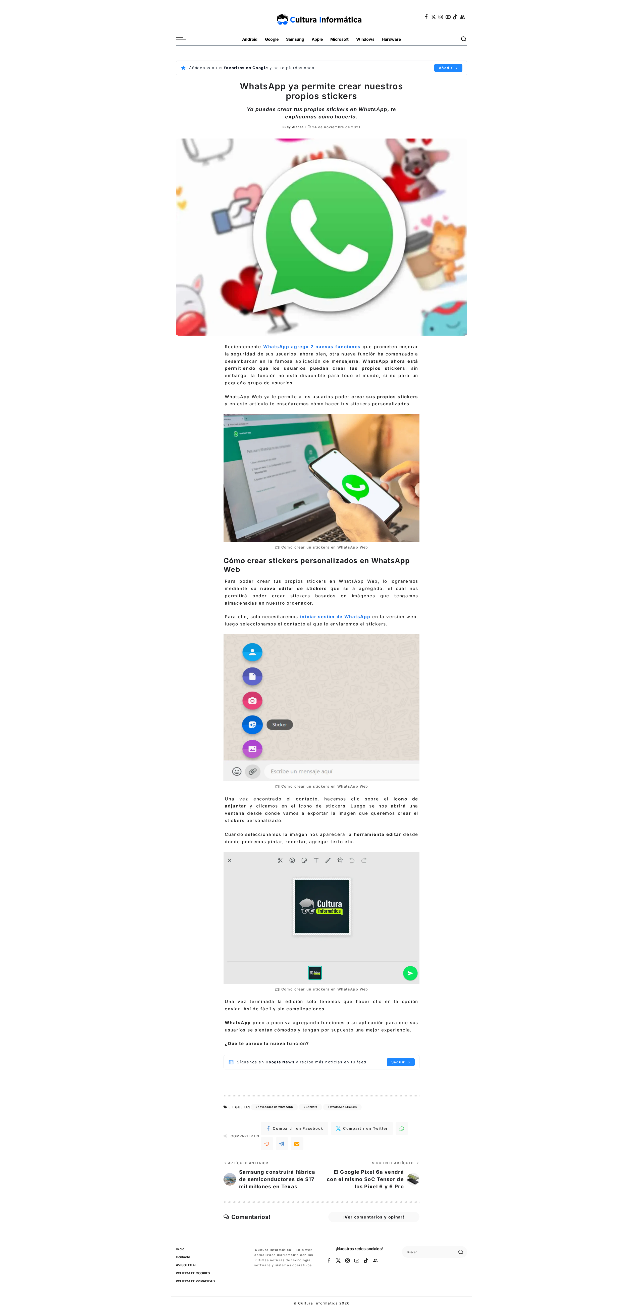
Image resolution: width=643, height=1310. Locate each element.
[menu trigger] (183, 39)
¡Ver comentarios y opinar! (373, 1216)
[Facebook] (426, 17)
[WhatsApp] (402, 1128)
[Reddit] (267, 1143)
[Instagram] (441, 17)
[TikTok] (455, 17)
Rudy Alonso (293, 127)
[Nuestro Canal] (462, 17)
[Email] (297, 1143)
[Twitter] (434, 17)
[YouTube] (448, 17)
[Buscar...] (464, 39)
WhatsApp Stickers (343, 1106)
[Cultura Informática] (321, 17)
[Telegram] (282, 1143)
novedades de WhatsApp (275, 1106)
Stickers (311, 1106)
